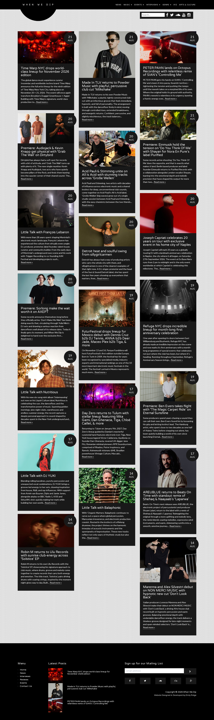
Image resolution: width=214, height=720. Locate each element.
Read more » (42, 102)
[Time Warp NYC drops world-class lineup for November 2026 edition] (46, 47)
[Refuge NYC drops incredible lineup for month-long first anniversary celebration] (168, 300)
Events (138, 5)
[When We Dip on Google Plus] (191, 681)
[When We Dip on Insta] (189, 15)
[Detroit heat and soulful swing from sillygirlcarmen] (107, 231)
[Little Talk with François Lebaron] (46, 208)
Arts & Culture (187, 5)
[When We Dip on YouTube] (183, 15)
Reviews (24, 679)
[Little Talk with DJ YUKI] (46, 452)
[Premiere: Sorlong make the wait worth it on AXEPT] (46, 288)
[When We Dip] (38, 11)
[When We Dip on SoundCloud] (178, 15)
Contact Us (26, 686)
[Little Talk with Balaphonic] (107, 485)
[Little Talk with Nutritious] (46, 368)
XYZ (175, 5)
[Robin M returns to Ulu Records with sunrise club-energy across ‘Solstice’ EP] (46, 530)
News (118, 5)
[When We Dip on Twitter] (172, 15)
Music (127, 5)
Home (23, 669)
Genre (166, 5)
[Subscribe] (190, 671)
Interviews (152, 5)
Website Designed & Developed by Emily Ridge (175, 695)
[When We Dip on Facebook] (167, 15)
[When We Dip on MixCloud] (175, 681)
